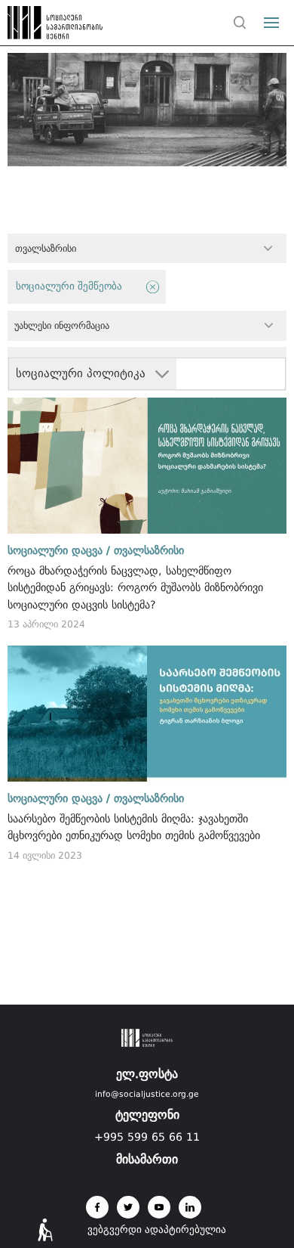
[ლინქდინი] (190, 1207)
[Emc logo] (39, 26)
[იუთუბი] (159, 1207)
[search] (239, 22)
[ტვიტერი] (128, 1207)
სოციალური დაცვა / (59, 550)
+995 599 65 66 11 (147, 1137)
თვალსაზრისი (149, 550)
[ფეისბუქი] (97, 1207)
